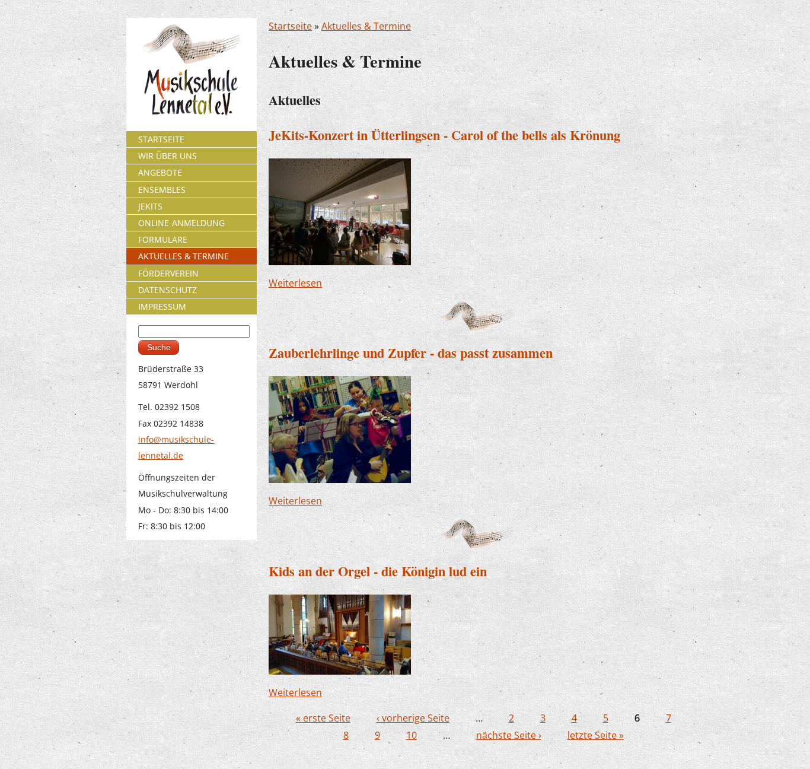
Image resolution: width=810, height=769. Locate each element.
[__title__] (340, 210)
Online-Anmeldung (181, 222)
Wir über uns (167, 155)
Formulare (162, 239)
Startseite (290, 26)
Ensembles (162, 189)
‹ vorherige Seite (413, 717)
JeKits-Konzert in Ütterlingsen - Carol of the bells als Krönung (444, 135)
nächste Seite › (508, 735)
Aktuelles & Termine (366, 26)
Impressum (162, 306)
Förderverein (168, 273)
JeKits (150, 206)
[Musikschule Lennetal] (192, 69)
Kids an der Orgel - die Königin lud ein (378, 571)
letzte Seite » (595, 735)
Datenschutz (167, 289)
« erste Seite (323, 717)
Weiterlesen (295, 283)
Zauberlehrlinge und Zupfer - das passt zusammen (411, 353)
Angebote (160, 172)
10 (411, 735)
